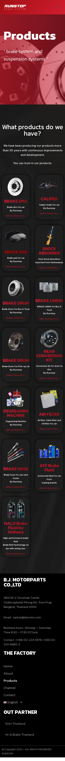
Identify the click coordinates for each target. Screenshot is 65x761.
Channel (10, 687)
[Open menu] (57, 7)
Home (8, 666)
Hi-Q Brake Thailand (19, 734)
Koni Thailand (15, 723)
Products (10, 680)
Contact (9, 695)
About (8, 673)
